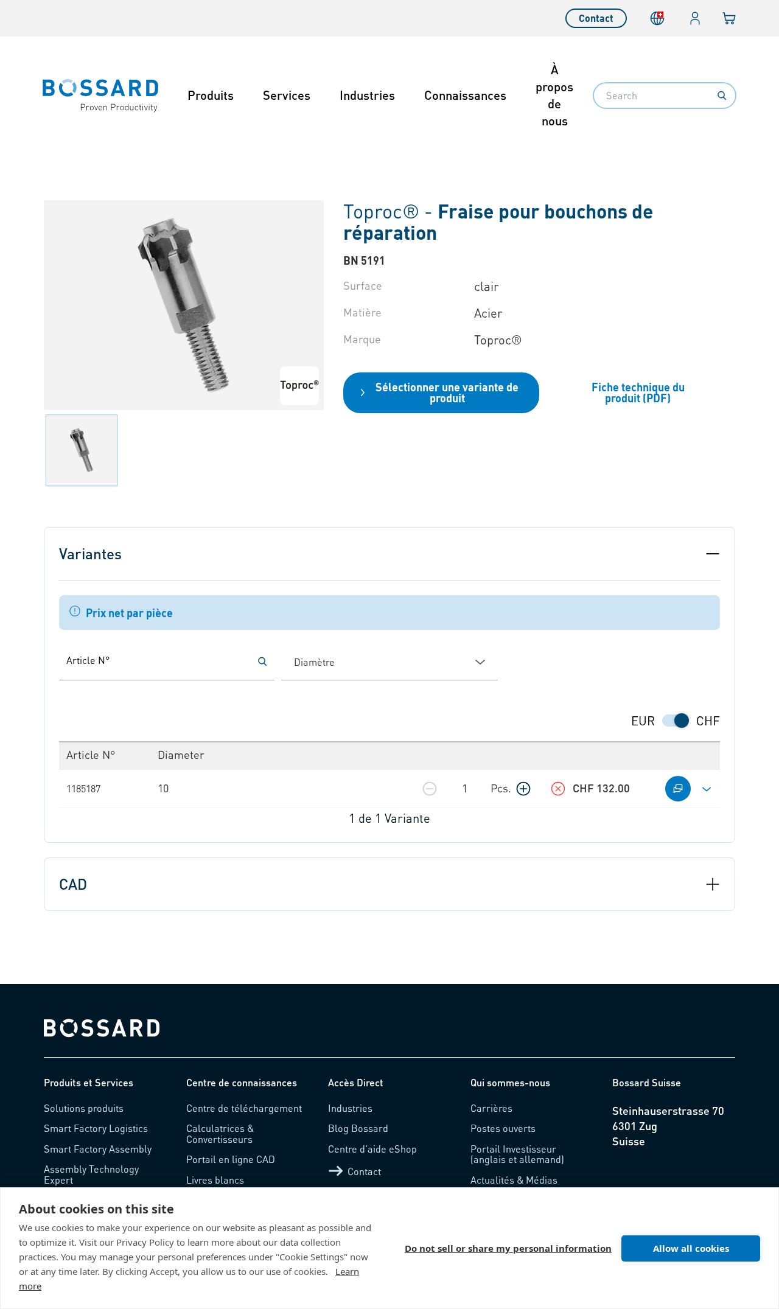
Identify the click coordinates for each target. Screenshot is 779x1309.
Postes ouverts (503, 1128)
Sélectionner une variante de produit (447, 392)
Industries (367, 95)
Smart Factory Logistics (96, 1128)
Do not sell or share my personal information (508, 1248)
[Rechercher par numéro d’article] (262, 661)
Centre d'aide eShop (372, 1148)
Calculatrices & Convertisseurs (220, 1133)
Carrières (491, 1107)
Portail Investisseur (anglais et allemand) (517, 1154)
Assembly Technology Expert (91, 1174)
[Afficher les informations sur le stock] (558, 788)
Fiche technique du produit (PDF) (638, 392)
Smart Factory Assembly (98, 1148)
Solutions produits (84, 1107)
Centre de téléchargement (244, 1107)
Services (286, 95)
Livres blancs (215, 1179)
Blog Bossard (358, 1128)
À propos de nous (554, 94)
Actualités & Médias (513, 1179)
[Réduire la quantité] (429, 788)
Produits (210, 95)
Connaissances (465, 95)
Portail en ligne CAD (230, 1159)
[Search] (722, 95)
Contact (596, 18)
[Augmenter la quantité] (523, 788)
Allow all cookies (691, 1248)
